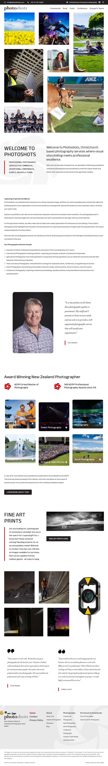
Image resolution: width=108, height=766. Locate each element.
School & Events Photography (89, 720)
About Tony (50, 716)
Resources (49, 723)
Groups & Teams (97, 8)
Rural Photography (69, 723)
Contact (33, 716)
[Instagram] (102, 2)
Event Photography (69, 726)
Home (33, 713)
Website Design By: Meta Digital (94, 762)
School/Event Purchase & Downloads (83, 2)
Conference (82, 8)
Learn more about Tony (18, 492)
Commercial (55, 8)
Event (72, 8)
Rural (65, 8)
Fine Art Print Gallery (86, 716)
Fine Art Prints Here (58, 539)
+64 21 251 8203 (36, 2)
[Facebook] (98, 2)
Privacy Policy (36, 720)
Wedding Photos (68, 740)
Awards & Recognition (53, 720)
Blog (47, 726)
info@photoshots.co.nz (15, 2)
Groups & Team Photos (70, 737)
